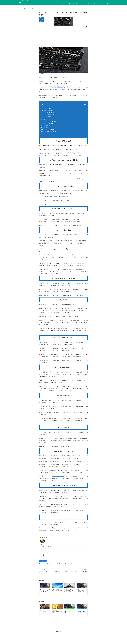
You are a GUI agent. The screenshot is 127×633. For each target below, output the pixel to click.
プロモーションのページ (58, 476)
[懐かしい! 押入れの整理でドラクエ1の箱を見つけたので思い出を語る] (69, 585)
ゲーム (50, 564)
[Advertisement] (63, 37)
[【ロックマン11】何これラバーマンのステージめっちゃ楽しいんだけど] (45, 585)
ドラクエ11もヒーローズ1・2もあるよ (49, 118)
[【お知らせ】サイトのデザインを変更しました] (45, 607)
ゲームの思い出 (43, 561)
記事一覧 (75, 3)
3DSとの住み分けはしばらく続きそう (49, 131)
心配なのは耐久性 (44, 127)
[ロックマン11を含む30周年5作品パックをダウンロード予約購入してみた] (82, 585)
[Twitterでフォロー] (41, 555)
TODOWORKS (59, 631)
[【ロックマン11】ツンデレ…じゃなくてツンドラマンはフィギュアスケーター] (82, 606)
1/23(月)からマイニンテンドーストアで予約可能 (51, 110)
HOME (43, 630)
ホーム (62, 3)
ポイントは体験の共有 (45, 125)
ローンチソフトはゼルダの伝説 (47, 112)
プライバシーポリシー (86, 3)
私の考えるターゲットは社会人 (47, 129)
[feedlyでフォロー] (43, 555)
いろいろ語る (43, 564)
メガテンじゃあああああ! (46, 116)
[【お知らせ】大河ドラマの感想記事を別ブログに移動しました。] (57, 606)
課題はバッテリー (44, 119)
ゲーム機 (56, 564)
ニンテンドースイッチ (71, 564)
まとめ (42, 133)
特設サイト (60, 87)
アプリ (68, 3)
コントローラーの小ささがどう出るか (49, 121)
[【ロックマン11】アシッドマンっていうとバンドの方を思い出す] (69, 606)
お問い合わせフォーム (99, 3)
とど (41, 544)
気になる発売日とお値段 (46, 108)
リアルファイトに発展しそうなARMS (49, 114)
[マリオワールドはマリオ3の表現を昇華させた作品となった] (57, 585)
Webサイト (52, 196)
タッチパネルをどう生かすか (47, 123)
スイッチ (62, 564)
